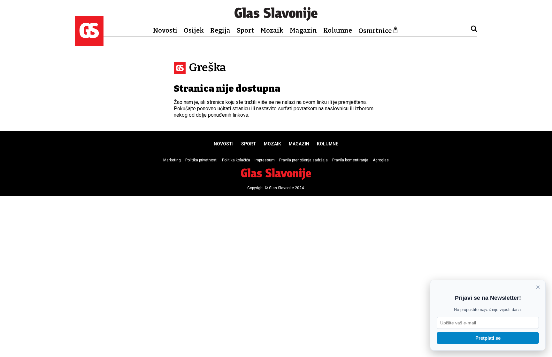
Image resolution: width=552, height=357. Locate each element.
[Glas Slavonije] (89, 43)
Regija (220, 30)
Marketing (172, 160)
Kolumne (337, 30)
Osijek (194, 30)
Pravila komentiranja (350, 160)
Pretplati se (488, 338)
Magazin (303, 30)
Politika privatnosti (201, 160)
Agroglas (381, 160)
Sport (245, 30)
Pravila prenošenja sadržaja (303, 160)
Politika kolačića (236, 160)
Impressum (265, 160)
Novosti (165, 30)
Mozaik (271, 30)
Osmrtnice (375, 31)
